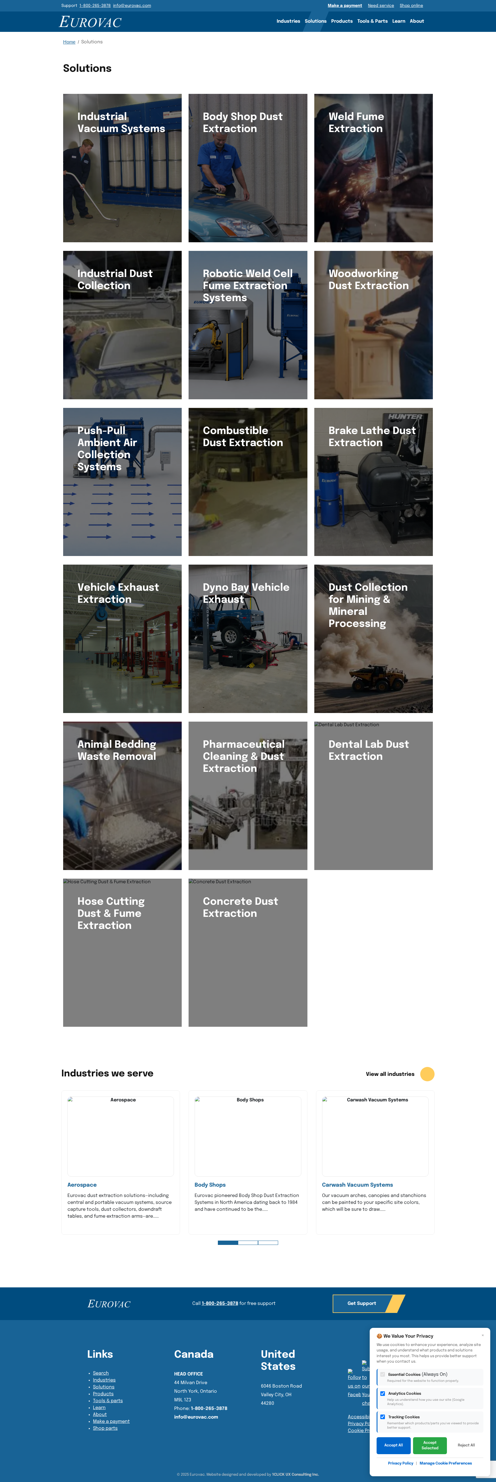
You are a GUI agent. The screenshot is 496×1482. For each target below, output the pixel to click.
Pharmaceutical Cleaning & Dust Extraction (244, 757)
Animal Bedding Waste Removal (117, 751)
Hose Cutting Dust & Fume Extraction (111, 914)
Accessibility (362, 1417)
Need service (381, 6)
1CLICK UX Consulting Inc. (295, 1475)
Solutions (316, 21)
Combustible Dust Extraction (243, 437)
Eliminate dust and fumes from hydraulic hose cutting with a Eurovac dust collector (120, 953)
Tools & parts (108, 1400)
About (417, 21)
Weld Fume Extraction (356, 123)
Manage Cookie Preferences (446, 1463)
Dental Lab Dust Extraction (369, 751)
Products (342, 21)
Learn (398, 21)
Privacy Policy (363, 1423)
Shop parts (105, 1428)
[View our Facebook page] (368, 1384)
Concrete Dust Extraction (240, 908)
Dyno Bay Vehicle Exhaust (246, 594)
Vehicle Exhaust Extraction (118, 594)
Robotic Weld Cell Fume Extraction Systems (248, 286)
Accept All (393, 1445)
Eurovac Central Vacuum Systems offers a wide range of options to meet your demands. (247, 157)
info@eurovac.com (132, 6)
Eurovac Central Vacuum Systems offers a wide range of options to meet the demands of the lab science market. (122, 788)
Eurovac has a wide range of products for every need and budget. (372, 780)
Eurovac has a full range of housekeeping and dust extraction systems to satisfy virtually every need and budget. (246, 800)
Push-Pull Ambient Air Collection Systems (107, 449)
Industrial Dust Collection (115, 280)
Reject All (466, 1445)
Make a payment (345, 6)
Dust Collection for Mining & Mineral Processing (368, 606)
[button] (228, 1243)
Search (434, 21)
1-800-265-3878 (95, 6)
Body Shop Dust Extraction (243, 123)
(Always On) (423, 1377)
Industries (288, 21)
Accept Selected (430, 1445)
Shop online (411, 6)
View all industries (391, 1074)
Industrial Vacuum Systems (121, 123)
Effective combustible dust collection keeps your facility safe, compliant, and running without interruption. (247, 471)
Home (69, 42)
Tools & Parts (372, 21)
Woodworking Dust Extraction (369, 280)
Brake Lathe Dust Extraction (372, 437)
